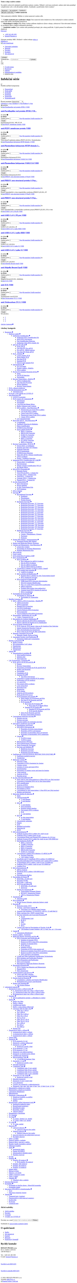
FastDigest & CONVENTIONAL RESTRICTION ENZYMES (33, 754)
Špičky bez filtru (18, 1001)
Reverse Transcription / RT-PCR (23, 444)
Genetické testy (14, 1203)
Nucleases (24, 536)
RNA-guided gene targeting (26, 570)
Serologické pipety (19, 1149)
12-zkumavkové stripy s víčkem (23, 1034)
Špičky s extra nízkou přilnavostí (23, 1007)
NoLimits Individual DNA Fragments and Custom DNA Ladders (37, 861)
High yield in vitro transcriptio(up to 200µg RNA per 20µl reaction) (38, 779)
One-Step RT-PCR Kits (24, 382)
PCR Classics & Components (22, 399)
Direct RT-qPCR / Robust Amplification (29, 455)
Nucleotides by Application (29, 597)
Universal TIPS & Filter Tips (22, 1008)
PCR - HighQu (18, 354)
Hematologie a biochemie (17, 1113)
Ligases (19, 736)
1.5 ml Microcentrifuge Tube (26, 1059)
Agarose (19, 873)
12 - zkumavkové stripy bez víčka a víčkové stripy (29, 992)
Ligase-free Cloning (23, 547)
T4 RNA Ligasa (26, 740)
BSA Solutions (18, 900)
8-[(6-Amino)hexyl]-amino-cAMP (23, 556)
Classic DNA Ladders (28, 417)
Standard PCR (21, 361)
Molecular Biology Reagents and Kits (25, 936)
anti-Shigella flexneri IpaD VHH (14, 267)
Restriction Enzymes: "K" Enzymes (32, 518)
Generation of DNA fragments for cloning (30, 763)
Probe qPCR (21, 346)
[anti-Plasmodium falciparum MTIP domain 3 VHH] (18, 142)
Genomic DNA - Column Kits (26, 478)
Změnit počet (5, 118)
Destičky (12, 1158)
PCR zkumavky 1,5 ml (20, 1048)
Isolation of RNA (26, 947)
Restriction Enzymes (23, 502)
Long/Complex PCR (23, 355)
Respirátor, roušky (18, 1110)
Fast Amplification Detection (26, 341)
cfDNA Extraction (22, 603)
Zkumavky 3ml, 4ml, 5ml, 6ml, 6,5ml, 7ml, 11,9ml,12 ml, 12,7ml (33, 1086)
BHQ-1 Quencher (26, 431)
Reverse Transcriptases (24, 386)
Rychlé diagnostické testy (17, 390)
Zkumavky (12, 1039)
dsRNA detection (26, 586)
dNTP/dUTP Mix (22, 880)
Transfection (17, 649)
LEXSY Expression (19, 397)
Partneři (7, 1236)
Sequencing (20, 689)
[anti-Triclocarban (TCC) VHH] (11, 298)
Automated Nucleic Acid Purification (25, 637)
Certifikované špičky (19, 1005)
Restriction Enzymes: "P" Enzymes (32, 529)
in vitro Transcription (19, 482)
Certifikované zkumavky (20, 1055)
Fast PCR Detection (23, 375)
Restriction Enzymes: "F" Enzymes (32, 521)
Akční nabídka (9, 1211)
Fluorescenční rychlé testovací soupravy (21, 1198)
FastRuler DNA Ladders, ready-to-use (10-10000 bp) (34, 864)
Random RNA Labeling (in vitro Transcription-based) (38, 576)
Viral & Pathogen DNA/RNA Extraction (30, 613)
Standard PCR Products (32, 707)
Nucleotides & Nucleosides (21, 594)
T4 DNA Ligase (26, 738)
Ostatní (15, 931)
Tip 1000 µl (20, 1027)
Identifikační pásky (19, 1108)
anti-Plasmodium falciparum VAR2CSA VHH (20, 163)
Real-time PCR (21, 687)
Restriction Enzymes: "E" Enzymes (32, 503)
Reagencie (8, 332)
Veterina (7, 1194)
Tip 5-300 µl (21, 1012)
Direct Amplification (23, 426)
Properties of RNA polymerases (31, 731)
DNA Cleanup (17, 491)
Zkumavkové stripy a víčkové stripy (20, 989)
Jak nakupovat (9, 54)
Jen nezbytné (13, 10)
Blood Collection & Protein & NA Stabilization (32, 622)
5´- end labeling (26, 814)
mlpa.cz (35, 39)
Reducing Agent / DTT (24, 906)
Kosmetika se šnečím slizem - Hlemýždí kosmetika (25, 1185)
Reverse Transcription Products (31, 714)
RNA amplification (23, 783)
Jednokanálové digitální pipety (22, 1153)
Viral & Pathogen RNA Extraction (28, 610)
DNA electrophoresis (20, 832)
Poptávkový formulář (11, 1239)
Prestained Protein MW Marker (27, 541)
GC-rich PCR (21, 682)
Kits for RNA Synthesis (28, 563)
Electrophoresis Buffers (24, 841)
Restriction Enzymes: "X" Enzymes (32, 523)
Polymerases (21, 401)
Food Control (17, 554)
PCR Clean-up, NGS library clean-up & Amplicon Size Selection (37, 626)
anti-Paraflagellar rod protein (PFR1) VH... (19, 111)
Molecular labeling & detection (23, 794)
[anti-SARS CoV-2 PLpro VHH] (11, 211)
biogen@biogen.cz (12, 1257)
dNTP (19, 830)
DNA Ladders (21, 370)
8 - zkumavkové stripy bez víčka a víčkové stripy (28, 990)
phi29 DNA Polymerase (24, 339)
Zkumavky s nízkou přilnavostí (22, 1043)
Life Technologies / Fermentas (18, 660)
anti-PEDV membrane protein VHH (16, 128)
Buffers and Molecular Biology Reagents (26, 543)
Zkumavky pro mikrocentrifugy (23, 1052)
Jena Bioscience (14, 395)
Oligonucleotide (22, 797)
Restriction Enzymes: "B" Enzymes (32, 509)
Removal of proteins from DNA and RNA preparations (38, 951)
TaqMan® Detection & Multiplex (27, 424)
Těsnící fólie (13, 1037)
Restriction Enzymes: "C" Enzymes (32, 505)
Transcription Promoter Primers (31, 891)
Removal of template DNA (25, 787)
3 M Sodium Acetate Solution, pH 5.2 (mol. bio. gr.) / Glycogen (41, 929)
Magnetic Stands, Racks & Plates (27, 635)
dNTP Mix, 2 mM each (24, 882)
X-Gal (23, 916)
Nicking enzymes (22, 720)
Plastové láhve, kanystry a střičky (19, 1142)
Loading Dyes (21, 866)
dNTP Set (24, 888)
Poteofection (17, 646)
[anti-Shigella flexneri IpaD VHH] (12, 263)
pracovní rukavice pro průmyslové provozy (26, 1135)
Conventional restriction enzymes (23, 716)
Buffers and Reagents (23, 669)
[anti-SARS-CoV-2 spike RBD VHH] (13, 229)
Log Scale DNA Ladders (29, 411)
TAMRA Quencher (27, 437)
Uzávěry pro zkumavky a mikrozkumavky (26, 1084)
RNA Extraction (22, 612)
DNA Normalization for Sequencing (28, 630)
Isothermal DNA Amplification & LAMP (26, 460)
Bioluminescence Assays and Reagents (29, 981)
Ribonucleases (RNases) (24, 741)
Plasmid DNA (21, 969)
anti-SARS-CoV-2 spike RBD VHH (15, 233)
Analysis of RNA (22, 785)
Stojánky (12, 996)
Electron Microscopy (11, 1182)
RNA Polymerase (22, 483)
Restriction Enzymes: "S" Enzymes (32, 512)
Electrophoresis (18, 364)
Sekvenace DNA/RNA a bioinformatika (18, 1189)
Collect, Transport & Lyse (25, 617)
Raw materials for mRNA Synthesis (32, 561)
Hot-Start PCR (21, 359)
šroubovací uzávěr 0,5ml (24, 1077)
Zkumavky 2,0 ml (19, 1045)
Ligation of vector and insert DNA (28, 767)
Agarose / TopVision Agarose (26, 907)
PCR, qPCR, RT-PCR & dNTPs (23, 662)
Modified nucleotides (23, 826)
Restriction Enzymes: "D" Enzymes (32, 507)
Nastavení (5, 10)
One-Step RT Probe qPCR (25, 352)
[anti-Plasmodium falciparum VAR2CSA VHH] (16, 159)
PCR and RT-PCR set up (25, 695)
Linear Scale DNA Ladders (29, 413)
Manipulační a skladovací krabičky (20, 1090)
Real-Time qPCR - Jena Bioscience (24, 420)
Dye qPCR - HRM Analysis (26, 350)
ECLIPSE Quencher (27, 440)
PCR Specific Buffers (36, 711)
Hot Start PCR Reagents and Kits (31, 700)
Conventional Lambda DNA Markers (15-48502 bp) (33, 853)
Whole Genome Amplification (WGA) (29, 465)
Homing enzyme (22, 718)
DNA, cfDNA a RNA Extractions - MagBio (27, 601)
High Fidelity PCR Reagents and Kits (33, 698)
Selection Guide (22, 761)
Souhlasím (22, 10)
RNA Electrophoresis (20, 868)
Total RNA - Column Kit (25, 476)
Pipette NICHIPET (19, 1151)
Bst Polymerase (22, 464)
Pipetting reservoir (18, 1155)
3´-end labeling (25, 801)
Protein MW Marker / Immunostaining (25, 539)
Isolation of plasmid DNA (29, 944)
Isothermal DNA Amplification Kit (28, 337)
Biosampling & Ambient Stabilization (25, 619)
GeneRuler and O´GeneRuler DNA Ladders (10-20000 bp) (35, 859)
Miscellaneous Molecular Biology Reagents (30, 963)
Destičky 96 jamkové (20, 1160)
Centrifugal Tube (18, 1066)
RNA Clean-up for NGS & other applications (31, 631)
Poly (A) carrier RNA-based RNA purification (35, 585)
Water (19, 373)
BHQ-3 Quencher (26, 438)
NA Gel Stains (21, 366)
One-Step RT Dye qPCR (25, 348)
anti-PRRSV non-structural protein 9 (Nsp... (19, 198)
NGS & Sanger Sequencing (22, 624)
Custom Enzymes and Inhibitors (27, 976)
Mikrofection (17, 648)
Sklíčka (15, 1100)
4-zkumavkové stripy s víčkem (22, 1032)
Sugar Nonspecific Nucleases (26, 745)
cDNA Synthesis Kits (23, 381)
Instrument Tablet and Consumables (28, 639)
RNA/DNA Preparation (20, 469)
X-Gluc (23, 924)
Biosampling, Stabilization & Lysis (24, 615)
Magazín (7, 48)
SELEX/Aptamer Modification (30, 583)
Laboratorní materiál (11, 987)
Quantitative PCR (22, 673)
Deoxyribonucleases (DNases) (26, 743)
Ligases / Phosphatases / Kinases (31, 534)
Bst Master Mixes (22, 467)
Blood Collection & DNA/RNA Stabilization (31, 621)
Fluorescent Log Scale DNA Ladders (32, 410)
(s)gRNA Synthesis (27, 572)
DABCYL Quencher (27, 435)
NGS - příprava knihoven (17, 388)
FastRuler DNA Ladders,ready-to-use (29, 835)
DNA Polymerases (27, 532)
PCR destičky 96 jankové (25, 1162)
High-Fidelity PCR (23, 357)
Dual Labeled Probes (24, 429)
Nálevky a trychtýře (15, 1173)
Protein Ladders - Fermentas (22, 935)
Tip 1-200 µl (21, 1023)
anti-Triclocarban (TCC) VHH (13, 302)
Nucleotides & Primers (20, 877)
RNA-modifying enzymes (29, 577)
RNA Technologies (19, 557)
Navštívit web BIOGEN (8, 1264)
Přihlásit (35, 1220)
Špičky (11, 999)
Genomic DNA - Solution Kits (26, 474)
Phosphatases (25, 498)
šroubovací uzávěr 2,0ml (24, 1046)
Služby (7, 1232)
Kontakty (8, 52)
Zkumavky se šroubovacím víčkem (24, 1054)
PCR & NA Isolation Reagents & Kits (25, 372)
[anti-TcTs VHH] (6, 281)
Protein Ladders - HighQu (25, 368)
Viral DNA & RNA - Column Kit (27, 473)
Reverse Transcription (24, 666)
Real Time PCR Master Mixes (38, 705)
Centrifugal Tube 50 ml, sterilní (27, 1070)
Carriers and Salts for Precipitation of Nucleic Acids (33, 927)
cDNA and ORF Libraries (25, 974)
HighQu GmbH (14, 334)
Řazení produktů (6, 101)
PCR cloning (21, 691)
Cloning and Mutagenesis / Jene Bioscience (27, 545)
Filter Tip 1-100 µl (22, 1010)
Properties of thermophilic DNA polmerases (35, 734)
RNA (19, 815)
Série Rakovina (22, 658)
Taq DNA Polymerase (28, 677)
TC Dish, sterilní (18, 1124)
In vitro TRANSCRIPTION (22, 778)
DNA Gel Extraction (23, 962)
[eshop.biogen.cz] (7, 43)
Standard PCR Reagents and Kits (39, 709)
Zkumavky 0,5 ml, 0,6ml (21, 1075)
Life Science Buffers (23, 985)
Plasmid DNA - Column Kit (26, 480)
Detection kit (21, 828)
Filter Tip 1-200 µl (22, 1014)
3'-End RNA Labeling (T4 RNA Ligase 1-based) (32, 568)
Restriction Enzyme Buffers (29, 752)
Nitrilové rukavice (19, 1131)
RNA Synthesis (22, 559)
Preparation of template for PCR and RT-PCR (31, 668)
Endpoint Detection (23, 449)
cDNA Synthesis (22, 456)
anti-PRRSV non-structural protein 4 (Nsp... (19, 180)
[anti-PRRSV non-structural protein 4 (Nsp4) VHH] (17, 177)
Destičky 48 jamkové (19, 1165)
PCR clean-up (25, 945)
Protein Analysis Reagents (21, 978)
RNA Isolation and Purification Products (29, 958)
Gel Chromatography (23, 419)
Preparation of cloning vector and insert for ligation (33, 770)
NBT (22, 922)
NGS (10, 1191)
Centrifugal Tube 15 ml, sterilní (27, 1068)
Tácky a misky (13, 1176)
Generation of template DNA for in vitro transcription (34, 781)
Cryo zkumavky (18, 1082)
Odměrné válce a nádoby (21, 1180)
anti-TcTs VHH (7, 285)
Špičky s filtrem (18, 1003)
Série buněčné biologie (24, 655)
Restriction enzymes (27, 750)
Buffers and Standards (20, 983)
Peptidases (24, 496)
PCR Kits (12, 1202)
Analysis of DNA (22, 774)
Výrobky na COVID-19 (12, 1216)
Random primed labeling (28, 808)
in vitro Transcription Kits (25, 487)
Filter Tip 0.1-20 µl (23, 1019)
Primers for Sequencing (24, 889)
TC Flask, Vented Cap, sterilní (22, 1119)
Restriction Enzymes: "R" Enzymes (32, 514)
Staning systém (17, 1099)
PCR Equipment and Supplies (26, 696)
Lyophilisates (21, 422)
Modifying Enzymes (23, 530)
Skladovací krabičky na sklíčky (23, 1097)
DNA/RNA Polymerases (25, 727)
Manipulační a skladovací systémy (19, 1088)
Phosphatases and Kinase (25, 725)
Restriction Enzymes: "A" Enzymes (32, 511)
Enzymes (16, 493)
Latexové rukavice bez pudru (26, 1129)
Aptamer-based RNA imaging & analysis (34, 590)
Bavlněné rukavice (19, 1137)
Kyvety (11, 1156)
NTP (18, 824)
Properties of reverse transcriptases (32, 729)
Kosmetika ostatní (14, 1187)
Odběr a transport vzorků (17, 1174)
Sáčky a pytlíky (14, 1138)
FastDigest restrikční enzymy (26, 756)
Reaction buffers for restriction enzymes (29, 722)
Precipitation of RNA (23, 788)
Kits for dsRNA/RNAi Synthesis (31, 566)
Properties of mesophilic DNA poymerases (34, 732)
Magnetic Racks (22, 471)
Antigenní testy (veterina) (17, 1196)
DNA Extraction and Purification (27, 938)
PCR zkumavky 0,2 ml (20, 1041)
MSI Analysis (17, 552)
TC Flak (12, 1117)
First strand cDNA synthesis (26, 684)
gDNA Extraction (22, 604)
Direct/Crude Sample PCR (25, 363)
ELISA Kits (12, 1200)
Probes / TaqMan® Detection (26, 458)
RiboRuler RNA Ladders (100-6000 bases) (30, 871)
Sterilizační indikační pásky (21, 1104)
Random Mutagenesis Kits (25, 550)
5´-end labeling (25, 799)
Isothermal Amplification (21, 336)
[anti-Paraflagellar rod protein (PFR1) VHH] (15, 107)
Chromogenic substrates (24, 821)
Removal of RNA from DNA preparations (34, 942)
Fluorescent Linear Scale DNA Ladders (33, 415)
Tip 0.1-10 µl (21, 1018)
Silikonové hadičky (15, 1146)
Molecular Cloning (19, 760)
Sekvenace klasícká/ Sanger (17, 1192)
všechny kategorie (6, 324)
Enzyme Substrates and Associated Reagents (31, 915)
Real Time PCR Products (33, 704)
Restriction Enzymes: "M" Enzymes (32, 525)
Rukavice (12, 1126)
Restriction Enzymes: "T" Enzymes (32, 516)
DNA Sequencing (22, 971)
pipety (11, 1147)
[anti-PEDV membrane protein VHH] (13, 124)
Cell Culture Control (27, 857)
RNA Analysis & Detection (26, 579)
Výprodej (8, 1215)
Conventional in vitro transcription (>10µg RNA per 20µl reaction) (38, 790)
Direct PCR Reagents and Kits (30, 713)
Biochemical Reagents (20, 965)
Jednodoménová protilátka (21, 653)
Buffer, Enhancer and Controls (26, 406)
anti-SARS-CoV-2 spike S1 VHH (14, 250)
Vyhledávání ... (5, 59)
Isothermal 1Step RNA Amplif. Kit (28, 343)
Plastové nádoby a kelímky (17, 1140)
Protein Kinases (26, 500)
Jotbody (11, 651)
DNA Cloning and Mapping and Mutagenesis (31, 967)
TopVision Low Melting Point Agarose (33, 909)
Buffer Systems (18, 642)
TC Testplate (13, 1115)
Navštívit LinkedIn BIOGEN (10, 1271)
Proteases (24, 538)
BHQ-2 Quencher (26, 442)
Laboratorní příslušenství (24, 933)
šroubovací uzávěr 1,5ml (24, 1063)
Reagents (16, 904)
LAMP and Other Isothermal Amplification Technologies (35, 956)
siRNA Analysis (22, 870)
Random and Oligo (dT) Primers (27, 447)
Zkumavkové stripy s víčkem (18, 1030)
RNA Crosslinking (27, 592)
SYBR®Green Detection (25, 428)
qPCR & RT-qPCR (19, 345)
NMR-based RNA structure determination (34, 581)
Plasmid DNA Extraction (25, 606)
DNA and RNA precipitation (30, 954)
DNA (19, 803)
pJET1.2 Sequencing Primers (30, 895)
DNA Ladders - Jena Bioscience (27, 408)
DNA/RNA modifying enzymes (23, 723)
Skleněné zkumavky (19, 1079)
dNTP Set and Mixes (23, 884)
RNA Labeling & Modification (27, 574)
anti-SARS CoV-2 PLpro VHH (13, 215)
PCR (22, 812)
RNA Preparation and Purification (27, 960)
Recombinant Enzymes (24, 494)
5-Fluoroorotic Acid (27, 918)
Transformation (21, 769)
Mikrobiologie (13, 1093)
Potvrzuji (4, 31)
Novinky (7, 50)
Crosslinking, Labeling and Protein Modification (32, 980)
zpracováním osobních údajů (19, 1224)
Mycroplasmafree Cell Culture (22, 644)
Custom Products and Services (22, 972)
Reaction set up (22, 776)
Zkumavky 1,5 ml (19, 1061)
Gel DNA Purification (24, 608)
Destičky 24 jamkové (19, 1167)
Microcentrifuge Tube (20, 1057)
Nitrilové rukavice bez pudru (26, 1133)
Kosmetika (8, 1183)
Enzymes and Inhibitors (24, 747)
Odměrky (12, 1178)
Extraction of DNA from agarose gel (32, 949)
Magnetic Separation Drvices (22, 633)
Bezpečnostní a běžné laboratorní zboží (21, 1102)
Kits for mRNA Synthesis (29, 565)
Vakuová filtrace (18, 1111)
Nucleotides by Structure (25, 595)
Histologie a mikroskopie (17, 1095)
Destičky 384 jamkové (20, 1164)
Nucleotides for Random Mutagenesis (29, 548)
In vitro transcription (27, 817)
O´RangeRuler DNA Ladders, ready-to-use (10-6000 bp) (35, 862)
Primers (19, 664)
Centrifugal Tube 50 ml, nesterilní (27, 1072)
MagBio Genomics (15, 599)
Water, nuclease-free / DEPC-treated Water (30, 913)
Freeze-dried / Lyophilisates (25, 446)
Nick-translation (26, 806)
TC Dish (12, 1122)
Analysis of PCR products (25, 693)
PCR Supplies (25, 702)
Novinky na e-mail (7, 1220)
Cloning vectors (22, 765)
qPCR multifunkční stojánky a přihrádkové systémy (29, 998)
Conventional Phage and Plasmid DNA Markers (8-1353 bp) (36, 837)
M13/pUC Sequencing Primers (30, 893)
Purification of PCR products (26, 680)
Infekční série (21, 657)
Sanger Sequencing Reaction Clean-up (29, 628)
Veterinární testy (18, 391)
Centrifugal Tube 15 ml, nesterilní (27, 1073)
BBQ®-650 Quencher (28, 433)
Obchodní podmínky (11, 46)
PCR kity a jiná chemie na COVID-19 (21, 393)
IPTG (22, 925)
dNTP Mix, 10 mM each (24, 879)
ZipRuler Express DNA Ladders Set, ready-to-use (32, 833)
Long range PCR (22, 686)
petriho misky (13, 1169)
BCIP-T (23, 920)
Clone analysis (21, 772)
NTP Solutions (21, 489)
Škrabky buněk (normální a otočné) (20, 1144)
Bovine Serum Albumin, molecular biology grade (32, 902)
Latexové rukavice (19, 1128)
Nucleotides (20, 377)
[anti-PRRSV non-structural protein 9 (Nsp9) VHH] (17, 194)
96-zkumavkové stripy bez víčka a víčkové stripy (28, 994)
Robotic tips (16, 1028)
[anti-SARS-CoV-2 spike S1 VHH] (12, 246)
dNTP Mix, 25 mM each (28, 886)
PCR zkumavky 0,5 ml (20, 1050)
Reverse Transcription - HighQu (23, 379)
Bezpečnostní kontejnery (20, 1106)
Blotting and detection (24, 792)
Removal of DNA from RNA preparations (34, 953)
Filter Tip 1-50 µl (22, 1016)
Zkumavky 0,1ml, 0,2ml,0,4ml (22, 1081)
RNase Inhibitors (22, 384)
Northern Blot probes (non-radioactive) (33, 588)
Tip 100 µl (20, 1025)
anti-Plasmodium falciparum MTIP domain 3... (20, 146)
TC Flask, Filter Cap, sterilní (22, 1120)
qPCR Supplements (23, 451)
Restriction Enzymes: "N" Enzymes (32, 520)
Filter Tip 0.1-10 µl (23, 1021)
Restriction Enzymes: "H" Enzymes (32, 527)
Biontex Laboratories (16, 640)
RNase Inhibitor (22, 485)
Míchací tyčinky (14, 1171)
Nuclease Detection (27, 855)
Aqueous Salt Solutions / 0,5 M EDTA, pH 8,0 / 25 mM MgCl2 (37, 911)
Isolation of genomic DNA (29, 940)
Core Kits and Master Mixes (26, 404)
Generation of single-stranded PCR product (30, 678)
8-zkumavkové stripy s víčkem (22, 1036)
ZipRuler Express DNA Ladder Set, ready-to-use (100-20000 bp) (37, 839)
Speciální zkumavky (19, 1064)
